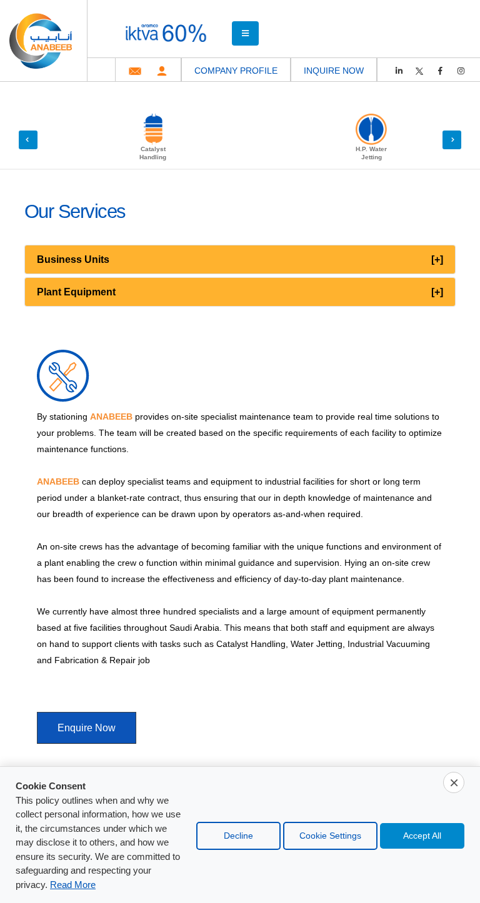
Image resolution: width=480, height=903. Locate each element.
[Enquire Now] (86, 714)
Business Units (240, 259)
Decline (238, 836)
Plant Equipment (240, 292)
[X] (419, 71)
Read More (73, 885)
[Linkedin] (399, 71)
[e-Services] (162, 71)
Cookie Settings (330, 836)
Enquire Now (87, 728)
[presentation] (28, 140)
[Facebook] (440, 71)
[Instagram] (460, 71)
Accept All (422, 836)
